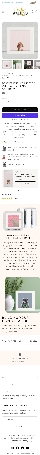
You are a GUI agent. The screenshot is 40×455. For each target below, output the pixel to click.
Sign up (19, 427)
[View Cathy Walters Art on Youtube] (27, 448)
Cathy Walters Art (16, 453)
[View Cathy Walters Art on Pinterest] (22, 448)
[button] (32, 11)
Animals (11, 73)
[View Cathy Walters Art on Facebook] (17, 448)
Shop (4, 378)
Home (4, 73)
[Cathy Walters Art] (20, 11)
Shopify (32, 453)
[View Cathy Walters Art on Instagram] (12, 448)
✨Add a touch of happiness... (13, 142)
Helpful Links (8, 385)
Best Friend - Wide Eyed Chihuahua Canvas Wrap (25, 175)
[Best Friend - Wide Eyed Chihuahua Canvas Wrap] (8, 178)
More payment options (20, 119)
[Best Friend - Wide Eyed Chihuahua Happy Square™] (7, 64)
